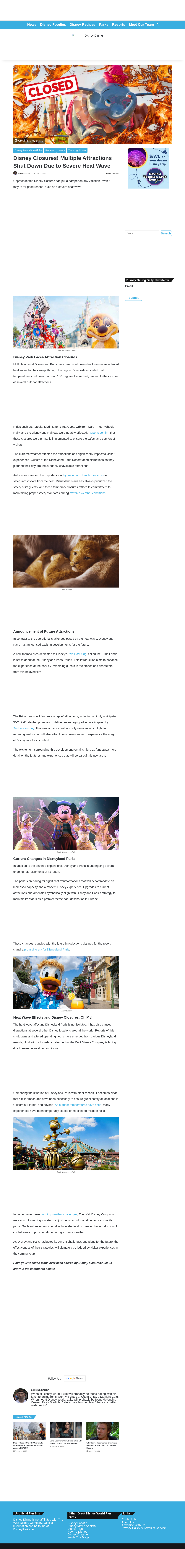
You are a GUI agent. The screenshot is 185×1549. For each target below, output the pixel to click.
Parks (103, 24)
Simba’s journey (23, 728)
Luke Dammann (24, 173)
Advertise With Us (133, 1525)
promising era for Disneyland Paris (46, 949)
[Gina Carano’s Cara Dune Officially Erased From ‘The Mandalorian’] (66, 1430)
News (31, 24)
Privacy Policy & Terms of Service (144, 1528)
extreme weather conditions (88, 493)
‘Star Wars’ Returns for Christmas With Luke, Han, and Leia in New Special (101, 1445)
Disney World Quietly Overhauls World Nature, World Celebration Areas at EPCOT (28, 1445)
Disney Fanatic (77, 1523)
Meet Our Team (141, 24)
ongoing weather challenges (59, 1214)
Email (129, 286)
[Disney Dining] (92, 44)
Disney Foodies (53, 24)
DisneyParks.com (24, 1529)
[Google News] (75, 1378)
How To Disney (77, 1531)
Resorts (118, 24)
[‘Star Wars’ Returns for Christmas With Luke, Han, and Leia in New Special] (102, 1431)
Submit (134, 297)
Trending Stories (77, 150)
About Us (128, 1522)
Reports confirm (99, 432)
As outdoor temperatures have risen (78, 1105)
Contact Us (129, 1519)
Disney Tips (75, 1528)
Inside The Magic (78, 1537)
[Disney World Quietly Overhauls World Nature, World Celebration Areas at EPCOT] (29, 1431)
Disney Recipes (82, 24)
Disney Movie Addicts (81, 1526)
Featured (50, 150)
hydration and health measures (83, 475)
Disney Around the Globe (28, 150)
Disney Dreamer (78, 1534)
